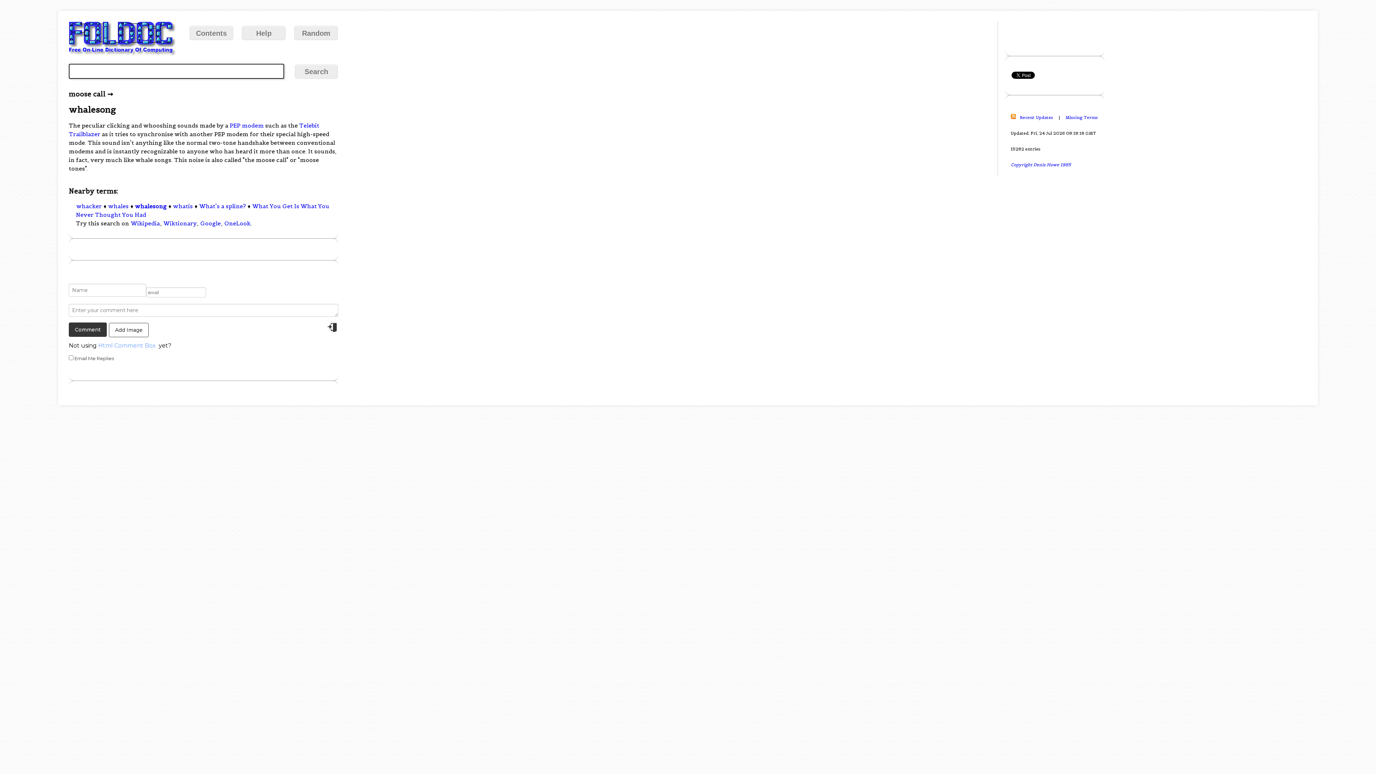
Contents (211, 33)
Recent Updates (1036, 117)
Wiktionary (180, 223)
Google (210, 223)
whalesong (151, 206)
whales (118, 206)
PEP (235, 125)
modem (253, 125)
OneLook (237, 223)
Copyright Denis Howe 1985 (1041, 164)
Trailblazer (84, 134)
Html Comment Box (127, 345)
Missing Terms (1082, 117)
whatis (183, 206)
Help (264, 33)
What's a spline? (222, 206)
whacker (89, 206)
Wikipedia (145, 223)
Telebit (309, 125)
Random (316, 33)
